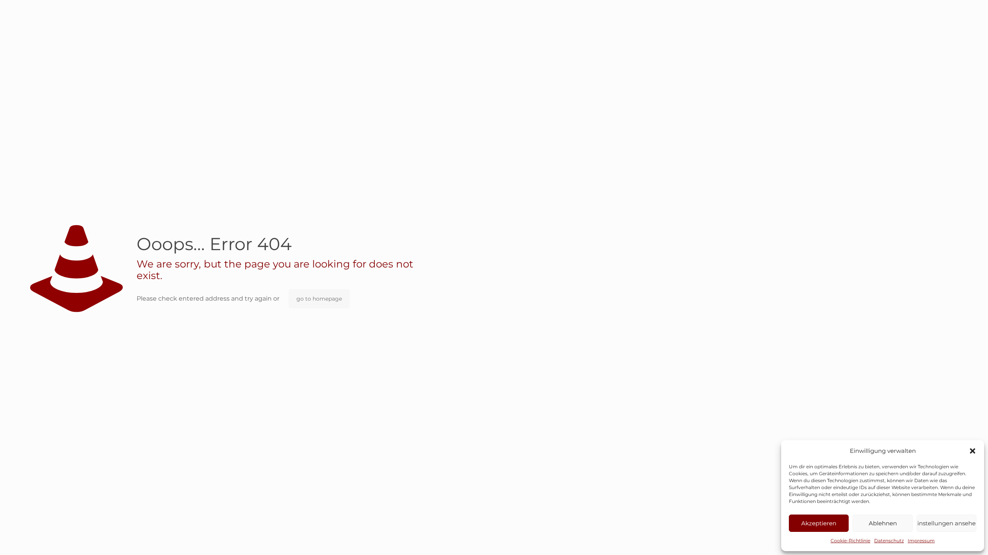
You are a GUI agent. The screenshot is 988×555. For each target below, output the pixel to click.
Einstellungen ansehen (946, 523)
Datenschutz (889, 540)
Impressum (921, 540)
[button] (972, 451)
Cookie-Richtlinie (850, 540)
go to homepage (319, 298)
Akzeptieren (818, 523)
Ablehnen (883, 523)
